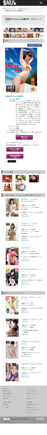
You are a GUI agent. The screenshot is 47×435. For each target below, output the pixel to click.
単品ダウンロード (24, 9)
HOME (5, 388)
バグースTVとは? (31, 391)
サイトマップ (30, 412)
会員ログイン (7, 396)
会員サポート (30, 398)
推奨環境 (5, 398)
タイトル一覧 (30, 388)
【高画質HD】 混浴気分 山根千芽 (31, 364)
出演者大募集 (7, 402)
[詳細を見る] (25, 216)
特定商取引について (32, 405)
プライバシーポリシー (33, 410)
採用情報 (5, 405)
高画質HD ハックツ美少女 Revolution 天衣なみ (29, 224)
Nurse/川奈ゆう (26, 248)
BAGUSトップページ (9, 9)
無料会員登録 (7, 393)
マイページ (29, 396)
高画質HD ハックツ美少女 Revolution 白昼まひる (29, 200)
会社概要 (29, 402)
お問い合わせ (30, 407)
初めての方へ (7, 391)
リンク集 (5, 407)
